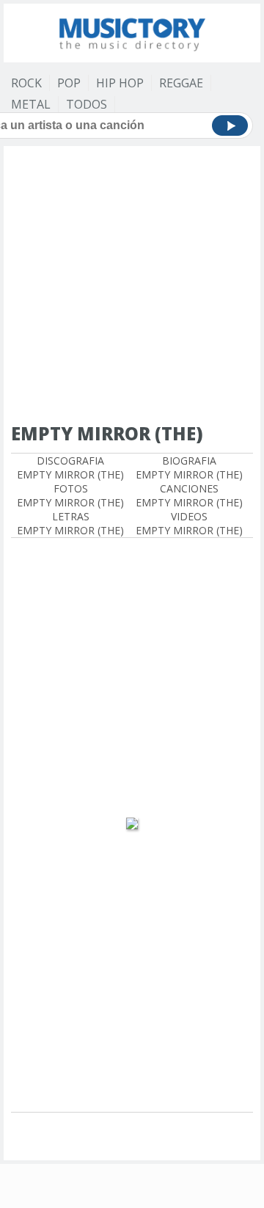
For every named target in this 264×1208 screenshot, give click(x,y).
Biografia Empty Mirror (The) (189, 467)
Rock (26, 83)
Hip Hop (120, 83)
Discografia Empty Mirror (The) (70, 467)
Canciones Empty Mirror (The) (189, 495)
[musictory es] (132, 31)
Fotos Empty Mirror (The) (70, 495)
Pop (69, 83)
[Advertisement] (132, 285)
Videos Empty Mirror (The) (189, 523)
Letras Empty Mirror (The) (70, 523)
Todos (86, 104)
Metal (31, 104)
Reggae (181, 83)
